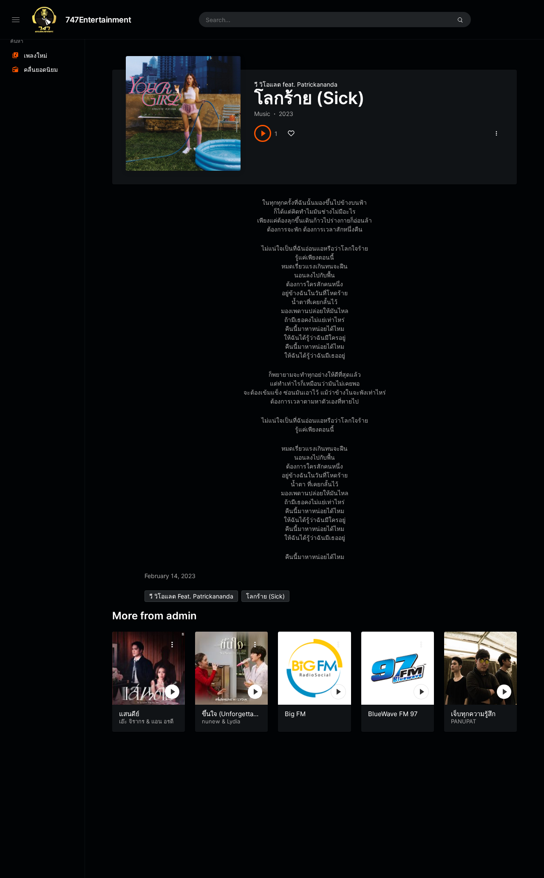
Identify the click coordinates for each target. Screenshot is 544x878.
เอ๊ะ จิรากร (131, 721)
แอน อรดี (162, 721)
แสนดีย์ (129, 714)
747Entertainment (98, 19)
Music (262, 113)
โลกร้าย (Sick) (265, 596)
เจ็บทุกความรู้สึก (473, 714)
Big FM (295, 714)
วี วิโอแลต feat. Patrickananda (295, 84)
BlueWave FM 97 (393, 714)
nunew (211, 721)
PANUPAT (463, 721)
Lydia (233, 721)
